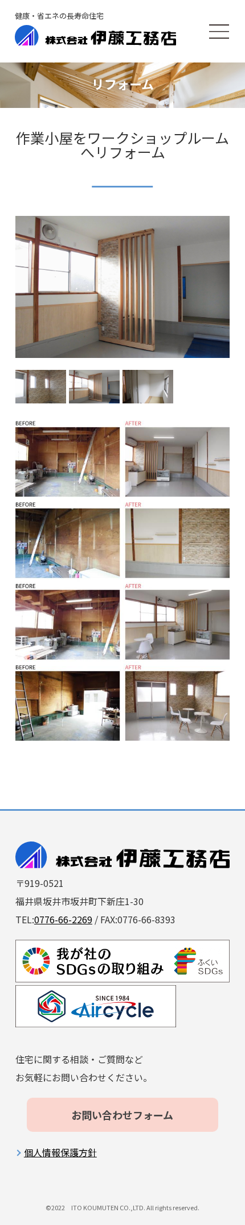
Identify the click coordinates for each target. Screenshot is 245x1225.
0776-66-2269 (63, 919)
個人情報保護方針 (60, 1152)
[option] (122, 287)
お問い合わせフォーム (122, 1114)
